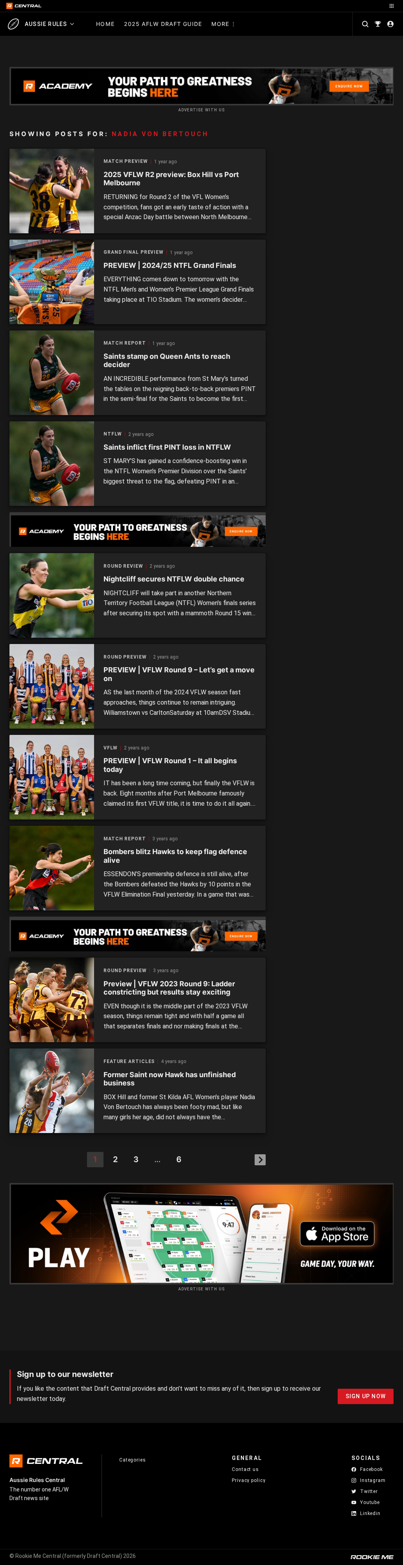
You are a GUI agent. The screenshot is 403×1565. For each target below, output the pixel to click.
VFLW (111, 748)
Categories (132, 1460)
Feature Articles (129, 1061)
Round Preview (125, 657)
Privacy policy (249, 1480)
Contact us (245, 1469)
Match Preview (126, 161)
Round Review (123, 566)
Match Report (125, 343)
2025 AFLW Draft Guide (163, 23)
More (220, 23)
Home (105, 23)
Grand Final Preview (134, 252)
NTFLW (113, 434)
